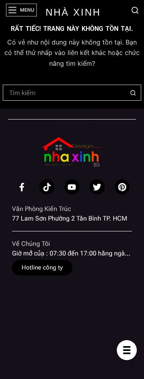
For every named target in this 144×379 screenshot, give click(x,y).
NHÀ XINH (73, 12)
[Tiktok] (46, 187)
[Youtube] (72, 187)
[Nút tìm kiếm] (133, 93)
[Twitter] (97, 187)
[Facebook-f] (22, 187)
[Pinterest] (122, 187)
